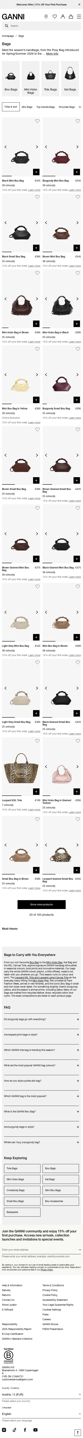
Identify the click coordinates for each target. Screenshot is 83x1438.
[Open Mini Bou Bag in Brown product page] (62, 612)
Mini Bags (27, 106)
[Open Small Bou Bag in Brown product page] (21, 845)
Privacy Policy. (47, 1269)
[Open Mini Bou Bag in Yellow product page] (21, 374)
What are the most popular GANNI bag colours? (29, 1063)
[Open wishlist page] (55, 17)
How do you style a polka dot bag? (22, 1078)
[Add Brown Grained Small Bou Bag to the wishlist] (78, 430)
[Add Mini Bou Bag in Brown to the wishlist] (78, 586)
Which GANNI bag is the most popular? (25, 1094)
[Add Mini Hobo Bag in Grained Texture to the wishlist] (78, 741)
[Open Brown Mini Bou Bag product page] (62, 222)
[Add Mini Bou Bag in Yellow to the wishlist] (37, 349)
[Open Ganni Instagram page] (4, 1429)
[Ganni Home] (13, 16)
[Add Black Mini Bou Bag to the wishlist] (37, 121)
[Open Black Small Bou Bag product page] (21, 222)
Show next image (36, 146)
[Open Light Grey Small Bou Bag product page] (21, 688)
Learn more (34, 189)
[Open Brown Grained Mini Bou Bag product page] (21, 533)
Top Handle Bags (45, 106)
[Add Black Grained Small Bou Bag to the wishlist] (78, 662)
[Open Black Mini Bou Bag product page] (21, 146)
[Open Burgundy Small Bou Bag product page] (62, 374)
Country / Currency (10, 1388)
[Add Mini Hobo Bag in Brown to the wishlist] (37, 273)
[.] (42, 4)
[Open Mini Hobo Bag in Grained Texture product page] (62, 766)
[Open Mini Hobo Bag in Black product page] (62, 298)
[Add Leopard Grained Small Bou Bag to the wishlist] (78, 819)
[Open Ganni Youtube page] (35, 1429)
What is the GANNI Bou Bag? (20, 1109)
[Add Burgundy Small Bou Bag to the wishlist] (78, 349)
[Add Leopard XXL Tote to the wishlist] (37, 741)
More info (52, 53)
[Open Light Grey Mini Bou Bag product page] (21, 612)
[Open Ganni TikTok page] (14, 1429)
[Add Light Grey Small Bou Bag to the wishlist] (37, 662)
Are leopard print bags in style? (20, 1032)
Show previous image (5, 146)
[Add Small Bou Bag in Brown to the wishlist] (37, 819)
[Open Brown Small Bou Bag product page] (21, 455)
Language (6, 1407)
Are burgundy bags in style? (20, 1124)
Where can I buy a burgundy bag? (22, 1140)
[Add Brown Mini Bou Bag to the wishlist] (78, 197)
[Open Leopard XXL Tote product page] (21, 766)
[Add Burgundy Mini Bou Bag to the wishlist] (78, 121)
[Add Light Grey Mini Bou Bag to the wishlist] (37, 586)
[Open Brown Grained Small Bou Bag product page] (62, 455)
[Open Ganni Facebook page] (25, 1429)
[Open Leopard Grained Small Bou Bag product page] (62, 845)
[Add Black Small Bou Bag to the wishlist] (37, 197)
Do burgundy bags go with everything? (25, 1017)
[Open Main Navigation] (79, 17)
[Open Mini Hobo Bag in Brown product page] (21, 298)
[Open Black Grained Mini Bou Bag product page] (62, 533)
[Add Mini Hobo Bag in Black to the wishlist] (78, 273)
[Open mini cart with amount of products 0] (71, 17)
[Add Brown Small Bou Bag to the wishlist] (37, 430)
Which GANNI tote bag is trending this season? (29, 1047)
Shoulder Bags (67, 106)
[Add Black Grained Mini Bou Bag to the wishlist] (78, 508)
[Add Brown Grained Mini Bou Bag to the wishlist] (37, 508)
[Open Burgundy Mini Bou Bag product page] (62, 146)
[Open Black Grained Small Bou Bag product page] (62, 688)
